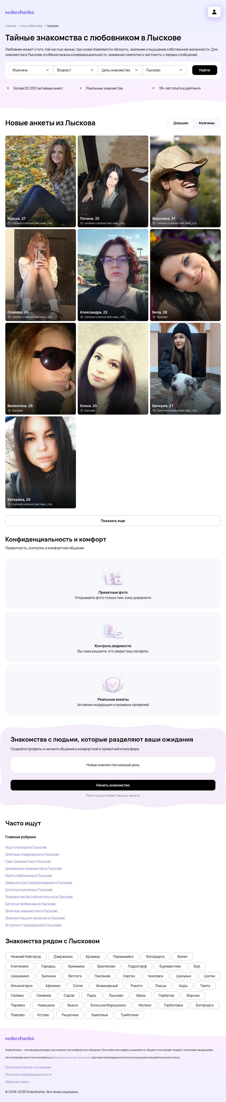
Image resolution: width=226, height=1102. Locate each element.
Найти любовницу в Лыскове (28, 875)
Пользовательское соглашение (28, 1067)
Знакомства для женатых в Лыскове (35, 918)
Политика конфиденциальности (28, 1074)
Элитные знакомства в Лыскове (31, 911)
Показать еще (113, 520)
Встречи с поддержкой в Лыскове (33, 925)
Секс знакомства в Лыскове (28, 861)
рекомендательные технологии (72, 1057)
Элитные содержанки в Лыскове (32, 854)
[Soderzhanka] (19, 12)
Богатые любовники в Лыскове (30, 903)
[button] (25, 956)
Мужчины (207, 123)
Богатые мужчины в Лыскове (29, 889)
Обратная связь (17, 1082)
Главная (10, 26)
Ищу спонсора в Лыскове (26, 847)
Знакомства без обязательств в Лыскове (39, 896)
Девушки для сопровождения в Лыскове (38, 882)
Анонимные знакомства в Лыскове (33, 868)
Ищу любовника (31, 26)
